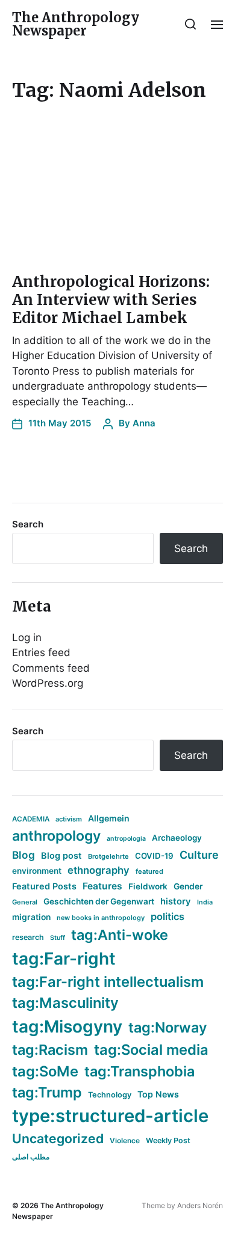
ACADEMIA (30, 819)
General (24, 902)
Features (102, 886)
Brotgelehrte (108, 856)
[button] (191, 24)
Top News (158, 1094)
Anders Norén (200, 1205)
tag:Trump (47, 1092)
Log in (27, 637)
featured (149, 871)
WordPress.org (47, 683)
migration (31, 917)
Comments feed (51, 668)
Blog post (61, 855)
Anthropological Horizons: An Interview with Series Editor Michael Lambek (111, 299)
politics (167, 916)
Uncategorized (58, 1138)
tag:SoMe (45, 1071)
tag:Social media (151, 1049)
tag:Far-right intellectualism (108, 981)
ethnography (98, 870)
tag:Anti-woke (119, 935)
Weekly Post (168, 1140)
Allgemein (109, 818)
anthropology (56, 835)
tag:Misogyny (67, 1026)
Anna (144, 423)
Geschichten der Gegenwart (98, 901)
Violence (125, 1140)
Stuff (57, 938)
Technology (109, 1094)
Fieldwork (148, 886)
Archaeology (177, 837)
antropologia (126, 838)
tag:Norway (167, 1027)
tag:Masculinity (65, 1002)
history (175, 901)
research (28, 937)
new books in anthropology (101, 917)
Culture (199, 855)
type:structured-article (110, 1115)
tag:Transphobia (139, 1071)
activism (68, 819)
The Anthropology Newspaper (75, 24)
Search (27, 524)
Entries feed (41, 652)
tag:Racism (50, 1049)
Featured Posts (44, 886)
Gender (188, 886)
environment (36, 871)
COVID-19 (154, 856)
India (205, 902)
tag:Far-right (64, 958)
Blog (23, 855)
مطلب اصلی (30, 1156)
